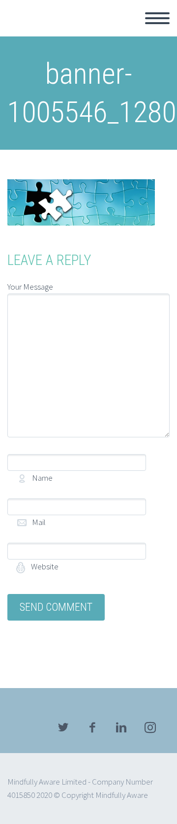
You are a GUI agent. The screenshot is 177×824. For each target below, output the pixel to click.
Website (44, 566)
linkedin (121, 727)
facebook (92, 727)
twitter (63, 727)
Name (59, 477)
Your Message (30, 286)
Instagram (150, 727)
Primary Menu (157, 18)
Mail (55, 522)
